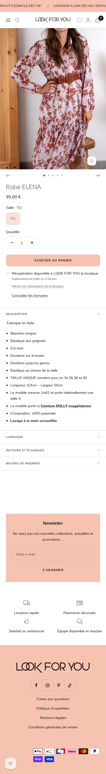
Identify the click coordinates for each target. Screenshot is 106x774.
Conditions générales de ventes (53, 727)
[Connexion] (88, 20)
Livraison (14, 437)
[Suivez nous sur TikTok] (69, 685)
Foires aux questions (53, 699)
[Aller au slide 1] (44, 175)
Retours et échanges (25, 450)
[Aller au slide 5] (62, 175)
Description (16, 314)
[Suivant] (98, 175)
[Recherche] (17, 20)
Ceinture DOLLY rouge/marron (66, 406)
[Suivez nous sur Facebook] (36, 685)
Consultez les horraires (30, 296)
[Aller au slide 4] (57, 175)
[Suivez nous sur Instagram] (47, 685)
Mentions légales (53, 718)
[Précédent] (8, 175)
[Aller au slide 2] (48, 175)
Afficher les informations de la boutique (38, 286)
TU (13, 218)
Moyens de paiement (23, 463)
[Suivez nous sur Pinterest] (58, 685)
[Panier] (97, 20)
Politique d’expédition (53, 708)
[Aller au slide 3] (53, 175)
